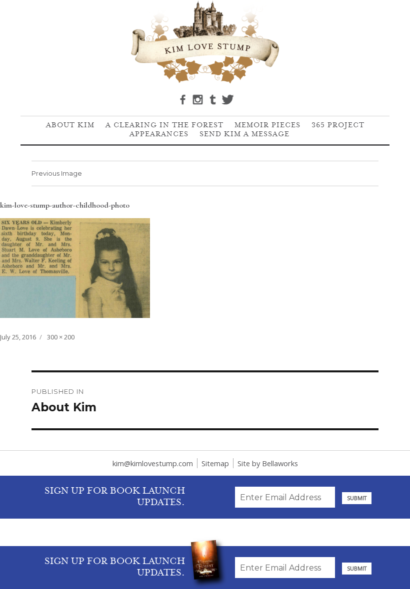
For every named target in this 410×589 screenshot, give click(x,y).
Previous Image (57, 173)
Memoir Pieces (267, 126)
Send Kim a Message (245, 135)
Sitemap (215, 463)
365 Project (338, 126)
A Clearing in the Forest (165, 126)
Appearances (159, 135)
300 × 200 (60, 336)
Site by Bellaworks (268, 463)
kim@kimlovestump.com (152, 463)
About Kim (70, 126)
